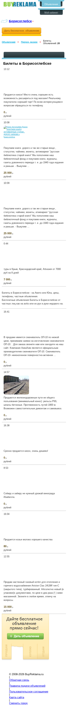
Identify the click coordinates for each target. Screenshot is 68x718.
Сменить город (18, 703)
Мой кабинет (51, 12)
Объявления (51, 4)
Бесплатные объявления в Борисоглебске (20, 4)
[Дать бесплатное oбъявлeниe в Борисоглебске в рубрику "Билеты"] (21, 31)
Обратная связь (19, 680)
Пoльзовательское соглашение (28, 691)
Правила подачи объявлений (27, 685)
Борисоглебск (20, 21)
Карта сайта (16, 697)
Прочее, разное (29, 42)
